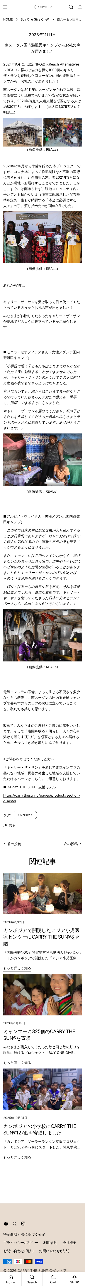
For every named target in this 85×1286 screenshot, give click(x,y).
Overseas (25, 815)
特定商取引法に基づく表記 (24, 1234)
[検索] (71, 7)
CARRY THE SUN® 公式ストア (42, 1270)
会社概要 (69, 1242)
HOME (8, 19)
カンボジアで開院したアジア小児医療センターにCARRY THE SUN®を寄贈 (41, 936)
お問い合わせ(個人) (18, 1251)
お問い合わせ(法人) (54, 1251)
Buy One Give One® (35, 19)
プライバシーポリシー (20, 1242)
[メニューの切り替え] (5, 7)
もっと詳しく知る (17, 968)
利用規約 (50, 1242)
